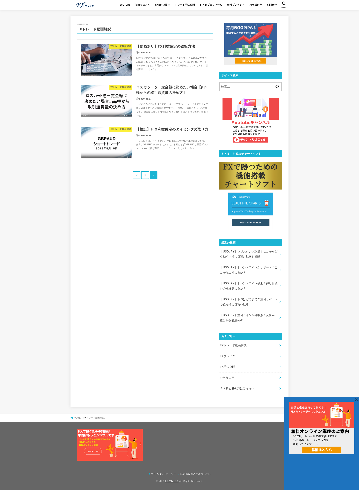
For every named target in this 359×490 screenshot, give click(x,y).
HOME (77, 418)
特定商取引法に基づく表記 (195, 474)
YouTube (125, 4)
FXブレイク (227, 356)
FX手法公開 (227, 366)
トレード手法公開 (185, 4)
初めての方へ (142, 4)
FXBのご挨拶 (162, 4)
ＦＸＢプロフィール (211, 4)
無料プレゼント (236, 4)
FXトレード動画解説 (233, 345)
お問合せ (272, 4)
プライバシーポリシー (163, 474)
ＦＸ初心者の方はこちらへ (237, 388)
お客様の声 (255, 4)
